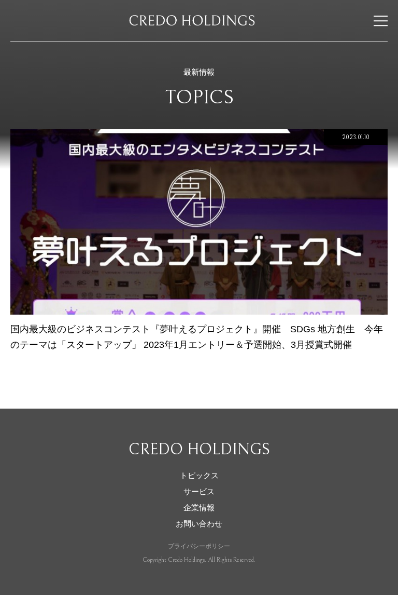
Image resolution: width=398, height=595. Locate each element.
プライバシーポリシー (199, 546)
